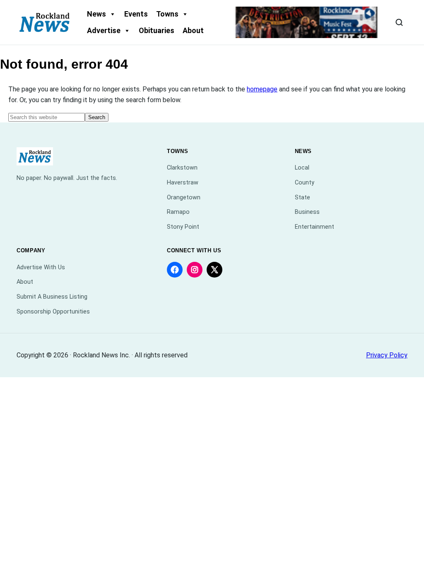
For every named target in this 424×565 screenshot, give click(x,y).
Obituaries (156, 30)
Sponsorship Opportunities (53, 311)
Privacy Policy (386, 355)
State (302, 197)
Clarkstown (182, 167)
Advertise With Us (41, 267)
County (304, 182)
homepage (262, 89)
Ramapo (178, 211)
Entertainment (314, 226)
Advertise (103, 30)
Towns (167, 14)
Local (302, 167)
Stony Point (183, 226)
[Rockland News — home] (45, 22)
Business (307, 211)
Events (136, 14)
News (96, 14)
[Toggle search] (399, 22)
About (193, 30)
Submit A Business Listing (52, 296)
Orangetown (183, 197)
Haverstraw (182, 182)
